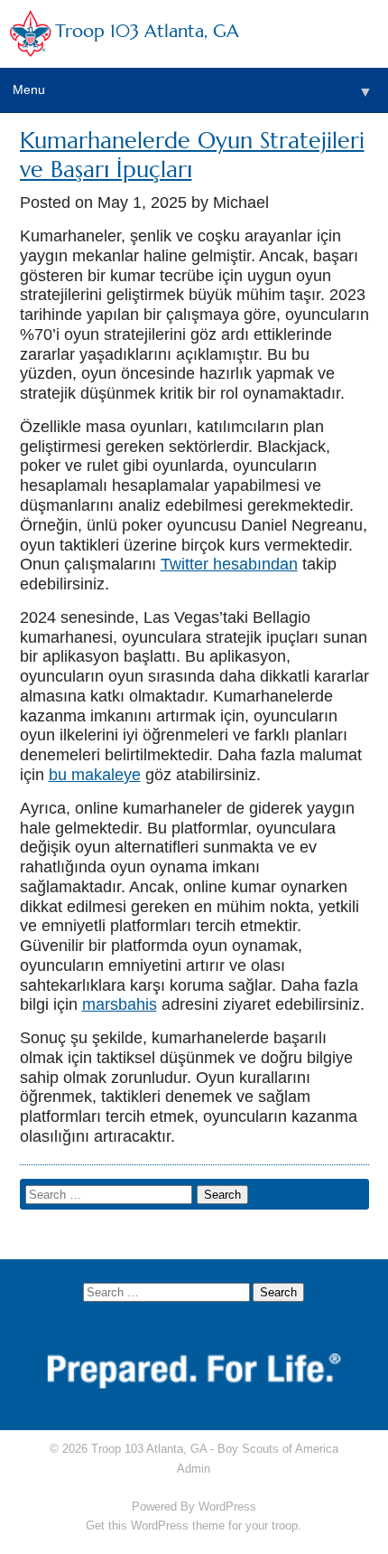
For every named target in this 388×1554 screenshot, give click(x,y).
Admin (193, 1468)
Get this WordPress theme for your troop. (193, 1525)
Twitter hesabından (229, 564)
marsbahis (119, 1004)
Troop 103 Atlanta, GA (147, 31)
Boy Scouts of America (277, 1448)
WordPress (227, 1506)
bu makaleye (95, 775)
